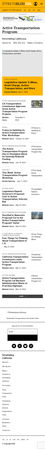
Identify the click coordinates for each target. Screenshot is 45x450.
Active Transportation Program (14, 101)
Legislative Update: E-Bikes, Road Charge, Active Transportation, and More (21, 85)
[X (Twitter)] (19, 346)
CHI (28, 439)
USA (38, 10)
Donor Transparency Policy (7, 393)
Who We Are (19, 43)
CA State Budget (8, 188)
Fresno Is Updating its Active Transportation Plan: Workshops (13, 133)
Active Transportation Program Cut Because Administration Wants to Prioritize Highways (14, 282)
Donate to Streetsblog (11, 10)
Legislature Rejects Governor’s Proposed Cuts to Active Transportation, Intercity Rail (14, 196)
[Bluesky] (25, 346)
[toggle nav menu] (41, 3)
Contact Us (6, 430)
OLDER (21, 296)
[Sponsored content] (22, 18)
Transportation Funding (11, 235)
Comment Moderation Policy (6, 422)
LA (25, 10)
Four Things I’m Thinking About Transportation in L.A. (15, 241)
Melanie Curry (8, 139)
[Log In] (36, 4)
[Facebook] (14, 346)
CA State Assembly (8, 275)
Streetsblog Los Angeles (13, 233)
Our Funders (6, 385)
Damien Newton (10, 92)
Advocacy (6, 170)
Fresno (4, 127)
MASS (23, 439)
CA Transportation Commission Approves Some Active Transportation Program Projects (14, 108)
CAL (3, 439)
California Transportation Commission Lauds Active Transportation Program (15, 261)
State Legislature (10, 79)
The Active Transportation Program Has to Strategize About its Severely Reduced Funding (14, 154)
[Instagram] (31, 346)
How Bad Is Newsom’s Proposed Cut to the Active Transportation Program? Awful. (13, 219)
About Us (6, 43)
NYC (18, 439)
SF (34, 10)
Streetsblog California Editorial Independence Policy (7, 408)
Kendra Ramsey (8, 181)
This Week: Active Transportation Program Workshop (14, 175)
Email (11, 331)
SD (29, 10)
